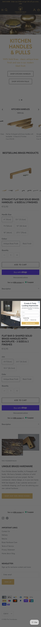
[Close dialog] (39, 302)
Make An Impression (30, 323)
